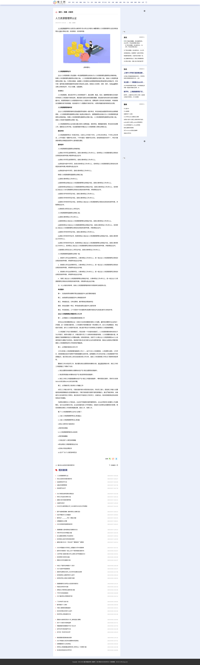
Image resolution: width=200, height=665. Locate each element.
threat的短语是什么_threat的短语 (132, 125)
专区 (109, 2)
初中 (92, 2)
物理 (135, 2)
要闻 (81, 2)
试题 (120, 2)
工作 (89, 456)
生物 (124, 2)
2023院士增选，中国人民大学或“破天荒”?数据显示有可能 (138, 61)
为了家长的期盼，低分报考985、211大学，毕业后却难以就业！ (139, 50)
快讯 (77, 2)
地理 (132, 2)
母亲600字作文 (127, 133)
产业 (88, 2)
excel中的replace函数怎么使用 (131, 116)
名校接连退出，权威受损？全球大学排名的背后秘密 (136, 53)
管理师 (84, 456)
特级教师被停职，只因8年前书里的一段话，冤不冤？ (137, 55)
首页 (69, 2)
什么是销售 (126, 111)
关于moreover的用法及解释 (130, 130)
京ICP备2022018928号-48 (102, 661)
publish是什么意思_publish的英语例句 (133, 122)
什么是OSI (126, 108)
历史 (128, 2)
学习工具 (104, 2)
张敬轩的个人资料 (128, 114)
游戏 (84, 2)
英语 (139, 2)
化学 (143, 2)
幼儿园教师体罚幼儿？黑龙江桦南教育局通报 (135, 58)
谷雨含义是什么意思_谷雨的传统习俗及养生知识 (135, 119)
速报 (117, 2)
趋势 (99, 2)
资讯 (73, 2)
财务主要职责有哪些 (129, 127)
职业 (92, 456)
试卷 (113, 2)
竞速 (96, 2)
